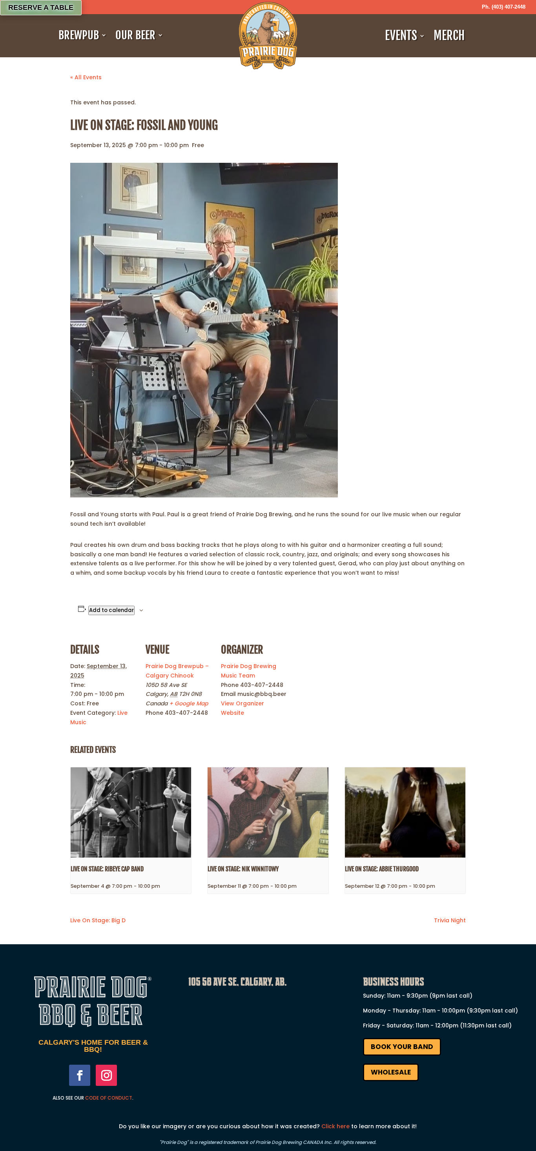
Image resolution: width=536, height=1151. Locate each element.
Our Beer (135, 35)
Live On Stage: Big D (98, 920)
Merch (449, 36)
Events (401, 36)
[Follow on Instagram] (106, 1075)
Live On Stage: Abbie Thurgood (382, 869)
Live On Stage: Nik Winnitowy (243, 869)
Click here (335, 1126)
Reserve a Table (40, 7)
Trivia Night (450, 920)
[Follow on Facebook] (79, 1075)
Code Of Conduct (108, 1098)
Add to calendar (111, 610)
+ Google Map (188, 703)
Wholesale (391, 1072)
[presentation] (131, 812)
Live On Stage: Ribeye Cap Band (107, 869)
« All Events (86, 77)
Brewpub (78, 35)
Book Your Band (402, 1046)
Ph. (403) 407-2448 (503, 7)
